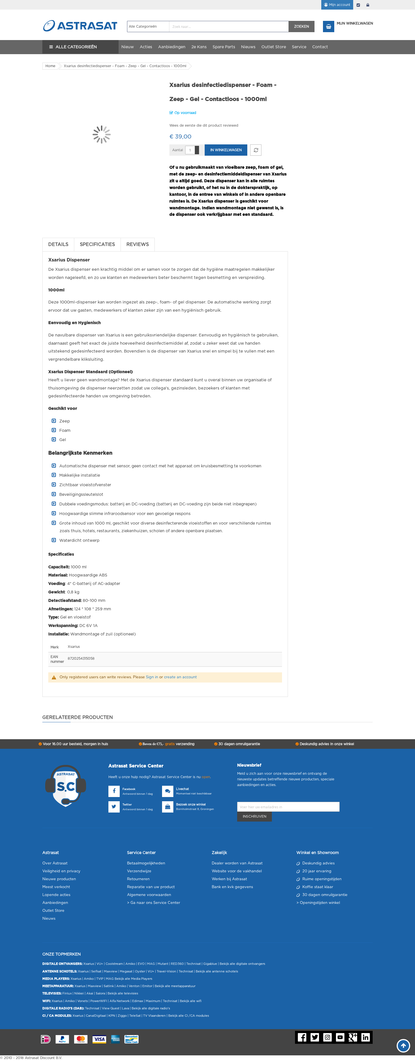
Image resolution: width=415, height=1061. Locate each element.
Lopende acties (56, 895)
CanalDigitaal (96, 1015)
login (368, 5)
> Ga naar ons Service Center (153, 903)
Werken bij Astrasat (229, 879)
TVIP (99, 978)
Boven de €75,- (168, 744)
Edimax (137, 1001)
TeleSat (135, 1015)
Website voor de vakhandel (237, 871)
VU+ (100, 963)
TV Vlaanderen (154, 1015)
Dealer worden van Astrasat (237, 863)
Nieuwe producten (59, 879)
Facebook (129, 789)
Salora (100, 993)
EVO (141, 963)
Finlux (67, 993)
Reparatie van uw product (151, 887)
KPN (111, 1015)
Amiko (130, 963)
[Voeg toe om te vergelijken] (255, 150)
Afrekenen (358, 5)
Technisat (193, 963)
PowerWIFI (98, 1001)
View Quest (110, 1008)
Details (58, 244)
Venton (134, 986)
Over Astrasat (54, 863)
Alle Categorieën (76, 47)
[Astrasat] (80, 14)
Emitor (147, 986)
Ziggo (122, 1015)
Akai (89, 993)
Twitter (127, 805)
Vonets (82, 1001)
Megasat (126, 971)
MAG (151, 963)
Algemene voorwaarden (149, 895)
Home (50, 66)
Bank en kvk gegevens (232, 887)
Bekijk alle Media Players (133, 978)
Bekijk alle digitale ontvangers (242, 963)
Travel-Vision (166, 971)
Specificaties (97, 244)
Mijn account (339, 4)
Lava (126, 1008)
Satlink (109, 986)
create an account (180, 677)
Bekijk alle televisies (123, 993)
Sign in (152, 677)
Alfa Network (120, 1001)
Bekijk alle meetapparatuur (175, 986)
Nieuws (48, 919)
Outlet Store (53, 911)
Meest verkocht (56, 887)
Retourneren (138, 879)
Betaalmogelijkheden (146, 863)
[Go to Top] (403, 1046)
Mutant (163, 963)
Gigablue (210, 963)
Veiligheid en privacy (61, 871)
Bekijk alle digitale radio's (151, 1008)
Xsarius (88, 963)
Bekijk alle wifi (191, 1001)
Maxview (110, 971)
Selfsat (96, 971)
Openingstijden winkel (320, 903)
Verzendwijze (139, 871)
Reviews (137, 244)
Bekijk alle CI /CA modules (188, 1015)
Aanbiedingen (55, 903)
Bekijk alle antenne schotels (217, 971)
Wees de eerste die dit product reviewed (203, 125)
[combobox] (208, 26)
